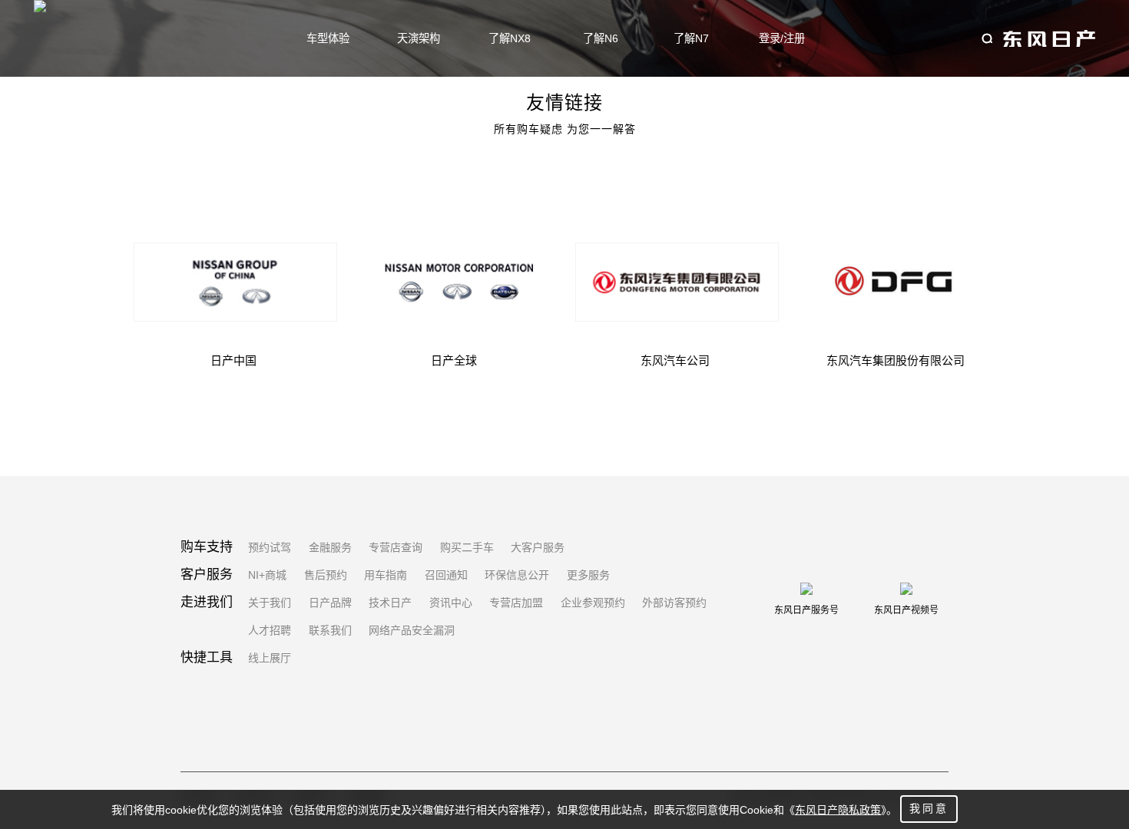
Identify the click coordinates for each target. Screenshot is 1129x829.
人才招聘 (269, 630)
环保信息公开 (517, 575)
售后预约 (325, 575)
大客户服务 (537, 547)
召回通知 (446, 575)
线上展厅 (269, 658)
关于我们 (269, 602)
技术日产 (390, 602)
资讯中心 (450, 602)
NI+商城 (267, 575)
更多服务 (588, 575)
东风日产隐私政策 (838, 810)
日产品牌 (330, 602)
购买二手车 (467, 547)
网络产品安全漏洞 (412, 630)
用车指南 (385, 575)
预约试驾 (269, 547)
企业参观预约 (593, 602)
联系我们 (330, 630)
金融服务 (330, 547)
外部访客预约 (674, 602)
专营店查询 (395, 547)
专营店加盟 (516, 602)
